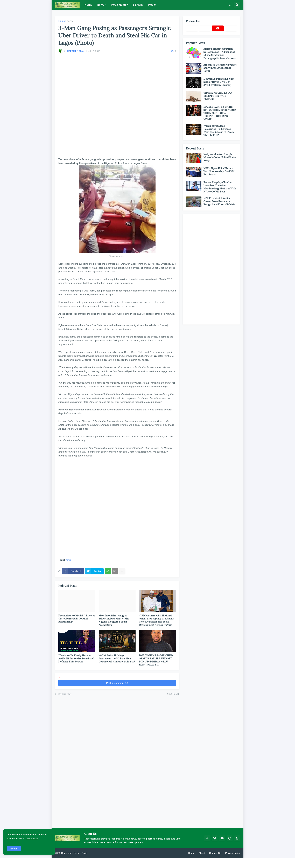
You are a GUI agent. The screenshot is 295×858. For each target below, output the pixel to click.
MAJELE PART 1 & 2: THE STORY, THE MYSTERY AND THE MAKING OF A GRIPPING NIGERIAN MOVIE (219, 113)
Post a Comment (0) (117, 683)
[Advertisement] (117, 107)
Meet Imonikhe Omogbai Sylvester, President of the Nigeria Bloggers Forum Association (114, 620)
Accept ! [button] (14, 848)
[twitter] (214, 838)
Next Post (172, 694)
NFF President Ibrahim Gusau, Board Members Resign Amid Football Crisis (219, 201)
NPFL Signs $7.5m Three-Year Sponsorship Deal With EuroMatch (219, 171)
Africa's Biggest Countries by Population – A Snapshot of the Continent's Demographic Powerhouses (219, 53)
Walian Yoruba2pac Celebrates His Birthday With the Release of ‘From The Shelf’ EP (218, 130)
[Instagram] (231, 28)
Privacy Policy (232, 853)
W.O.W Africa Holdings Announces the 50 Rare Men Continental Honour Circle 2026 (117, 658)
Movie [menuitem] (152, 4)
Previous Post (64, 694)
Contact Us (215, 853)
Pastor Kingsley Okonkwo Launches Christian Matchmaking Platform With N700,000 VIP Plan (219, 187)
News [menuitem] (100, 4)
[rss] (237, 838)
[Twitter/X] (205, 28)
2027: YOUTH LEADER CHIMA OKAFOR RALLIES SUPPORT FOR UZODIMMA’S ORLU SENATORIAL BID (156, 660)
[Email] (115, 571)
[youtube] (218, 28)
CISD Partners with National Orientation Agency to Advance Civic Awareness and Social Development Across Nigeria (156, 620)
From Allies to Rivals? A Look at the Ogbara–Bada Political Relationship (76, 618)
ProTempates (95, 853)
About (202, 853)
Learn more (32, 838)
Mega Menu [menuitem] (118, 4)
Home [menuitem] (88, 4)
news (70, 21)
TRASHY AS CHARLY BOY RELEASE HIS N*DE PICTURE (218, 95)
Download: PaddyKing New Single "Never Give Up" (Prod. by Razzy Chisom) (218, 81)
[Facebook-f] (192, 28)
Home (61, 21)
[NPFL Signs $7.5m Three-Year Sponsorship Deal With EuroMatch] (193, 172)
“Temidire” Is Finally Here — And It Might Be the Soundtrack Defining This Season (76, 658)
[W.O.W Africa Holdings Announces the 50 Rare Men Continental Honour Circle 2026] (117, 641)
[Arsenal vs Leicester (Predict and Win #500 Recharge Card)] (193, 68)
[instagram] (230, 838)
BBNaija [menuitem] (138, 4)
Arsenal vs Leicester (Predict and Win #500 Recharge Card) (219, 67)
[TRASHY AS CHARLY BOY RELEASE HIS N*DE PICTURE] (193, 96)
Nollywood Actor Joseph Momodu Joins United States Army (219, 157)
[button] (230, 5)
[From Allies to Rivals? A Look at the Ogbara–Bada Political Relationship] (76, 601)
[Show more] (122, 571)
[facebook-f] (207, 838)
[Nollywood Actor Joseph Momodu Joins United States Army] (193, 158)
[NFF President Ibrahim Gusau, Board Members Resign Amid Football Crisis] (193, 201)
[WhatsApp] (108, 571)
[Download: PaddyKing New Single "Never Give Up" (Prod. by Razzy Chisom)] (193, 82)
